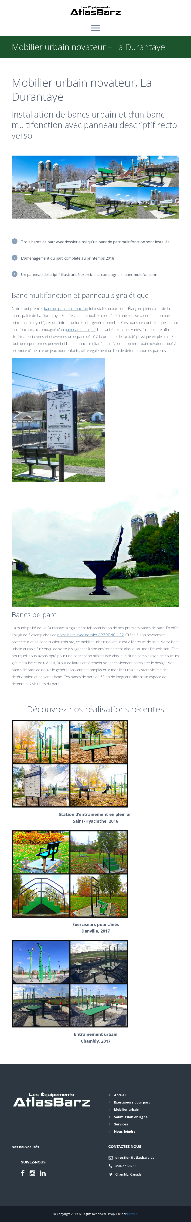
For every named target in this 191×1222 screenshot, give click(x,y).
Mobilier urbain (126, 1109)
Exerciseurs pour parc (132, 1102)
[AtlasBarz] (95, 10)
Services (121, 1124)
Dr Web (132, 1214)
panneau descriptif (80, 329)
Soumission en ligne (131, 1117)
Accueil (120, 1095)
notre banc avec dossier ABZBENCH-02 (90, 634)
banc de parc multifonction (66, 308)
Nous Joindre (125, 1131)
